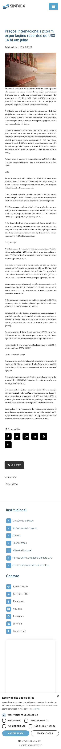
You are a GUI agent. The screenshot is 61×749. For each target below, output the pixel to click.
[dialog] (30, 721)
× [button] (58, 696)
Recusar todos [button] (45, 733)
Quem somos (20, 543)
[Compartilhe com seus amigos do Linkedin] (35, 436)
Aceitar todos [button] (15, 733)
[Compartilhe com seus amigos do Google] (27, 436)
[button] (30, 741)
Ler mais (36, 709)
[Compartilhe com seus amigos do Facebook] (9, 436)
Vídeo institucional (22, 550)
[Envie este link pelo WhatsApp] (44, 436)
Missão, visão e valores (25, 528)
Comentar (15, 464)
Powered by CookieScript (30, 745)
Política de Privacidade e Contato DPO (33, 557)
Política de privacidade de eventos (31, 565)
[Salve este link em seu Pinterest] (9, 444)
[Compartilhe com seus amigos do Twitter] (18, 436)
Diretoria (17, 535)
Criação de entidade (23, 520)
